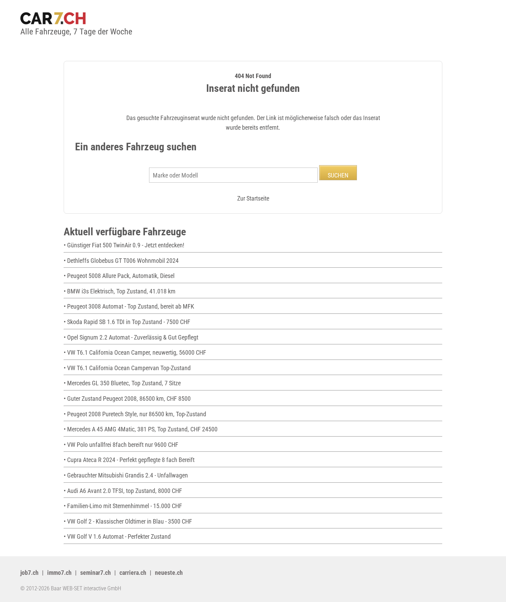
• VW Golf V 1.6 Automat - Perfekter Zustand (117, 536)
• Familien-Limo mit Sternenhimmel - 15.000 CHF (123, 505)
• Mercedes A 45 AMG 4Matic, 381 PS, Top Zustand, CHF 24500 (141, 429)
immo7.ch (59, 572)
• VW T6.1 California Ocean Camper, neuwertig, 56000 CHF (135, 352)
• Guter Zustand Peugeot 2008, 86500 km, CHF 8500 (127, 398)
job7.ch (29, 572)
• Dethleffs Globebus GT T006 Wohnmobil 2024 (121, 260)
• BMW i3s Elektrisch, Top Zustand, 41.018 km (120, 291)
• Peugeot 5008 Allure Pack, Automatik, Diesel (119, 275)
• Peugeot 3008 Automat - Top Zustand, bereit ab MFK (129, 306)
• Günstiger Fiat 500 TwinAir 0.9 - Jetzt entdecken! (124, 245)
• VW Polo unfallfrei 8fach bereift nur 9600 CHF (121, 444)
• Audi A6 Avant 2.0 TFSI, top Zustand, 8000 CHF (123, 490)
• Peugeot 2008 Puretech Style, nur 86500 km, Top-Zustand (135, 414)
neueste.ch (169, 572)
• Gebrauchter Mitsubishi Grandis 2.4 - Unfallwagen (126, 475)
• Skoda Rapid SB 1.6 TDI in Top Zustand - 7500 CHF (127, 321)
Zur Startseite (253, 198)
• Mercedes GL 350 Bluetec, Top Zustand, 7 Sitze (122, 383)
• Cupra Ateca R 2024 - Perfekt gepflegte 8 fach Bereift (129, 459)
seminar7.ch (95, 572)
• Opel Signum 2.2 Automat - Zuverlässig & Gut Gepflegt (131, 337)
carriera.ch (132, 572)
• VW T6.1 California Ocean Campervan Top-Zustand (127, 368)
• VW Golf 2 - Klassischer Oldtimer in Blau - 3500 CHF (128, 521)
